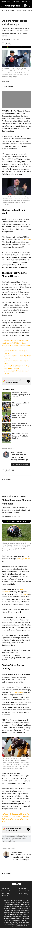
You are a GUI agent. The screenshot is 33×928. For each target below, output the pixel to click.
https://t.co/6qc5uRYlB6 (10, 653)
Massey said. (26, 239)
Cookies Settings (24, 894)
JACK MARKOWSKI (16, 852)
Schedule (13, 10)
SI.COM (3, 2)
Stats (24, 10)
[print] (13, 470)
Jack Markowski (6, 516)
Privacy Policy (5, 888)
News (9, 479)
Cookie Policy (23, 888)
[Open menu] (2, 6)
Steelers (25, 594)
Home (3, 10)
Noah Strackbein (7, 40)
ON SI (8, 2)
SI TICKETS (24, 2)
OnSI (7, 10)
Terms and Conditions (25, 891)
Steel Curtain (18, 692)
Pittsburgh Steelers (8, 86)
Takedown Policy (6, 891)
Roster (19, 10)
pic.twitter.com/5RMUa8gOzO (12, 655)
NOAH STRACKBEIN (16, 452)
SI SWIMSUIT (15, 2)
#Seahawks (9, 635)
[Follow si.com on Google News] (28, 381)
